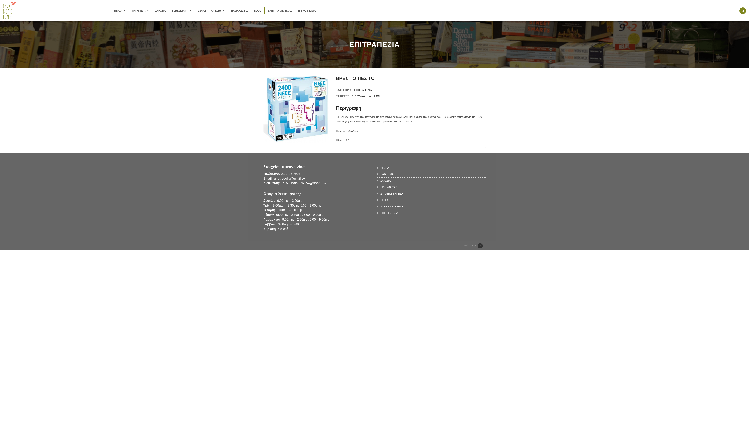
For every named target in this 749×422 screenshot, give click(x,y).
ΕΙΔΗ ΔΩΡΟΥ (180, 10)
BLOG (258, 10)
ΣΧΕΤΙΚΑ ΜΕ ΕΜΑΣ (280, 10)
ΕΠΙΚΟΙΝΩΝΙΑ (307, 10)
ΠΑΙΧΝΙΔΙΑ (138, 10)
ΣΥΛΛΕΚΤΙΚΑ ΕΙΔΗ (209, 10)
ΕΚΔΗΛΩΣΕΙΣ (239, 10)
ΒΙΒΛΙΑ (118, 10)
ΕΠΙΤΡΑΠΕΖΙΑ (363, 90)
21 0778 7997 (290, 173)
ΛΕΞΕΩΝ (374, 96)
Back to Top (469, 245)
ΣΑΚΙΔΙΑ (160, 10)
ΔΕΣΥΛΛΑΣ (359, 96)
